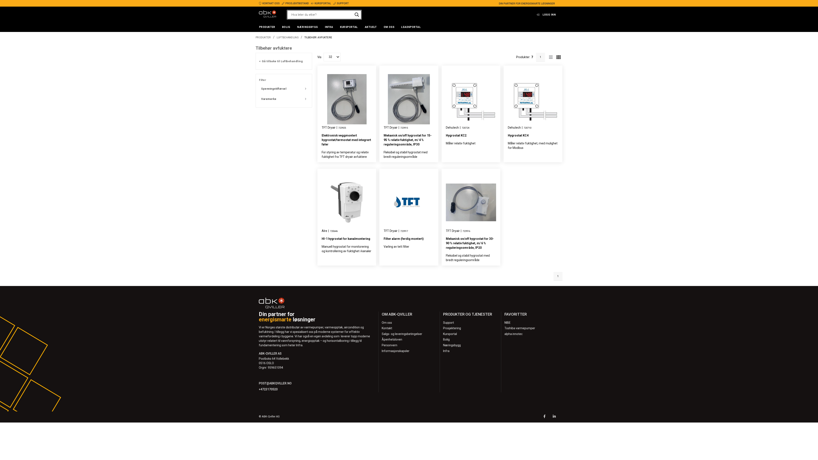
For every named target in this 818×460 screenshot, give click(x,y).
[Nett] (558, 57)
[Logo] (267, 14)
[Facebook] (544, 417)
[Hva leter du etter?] (356, 14)
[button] (267, 27)
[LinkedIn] (554, 417)
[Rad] (551, 57)
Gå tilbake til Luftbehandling (282, 61)
